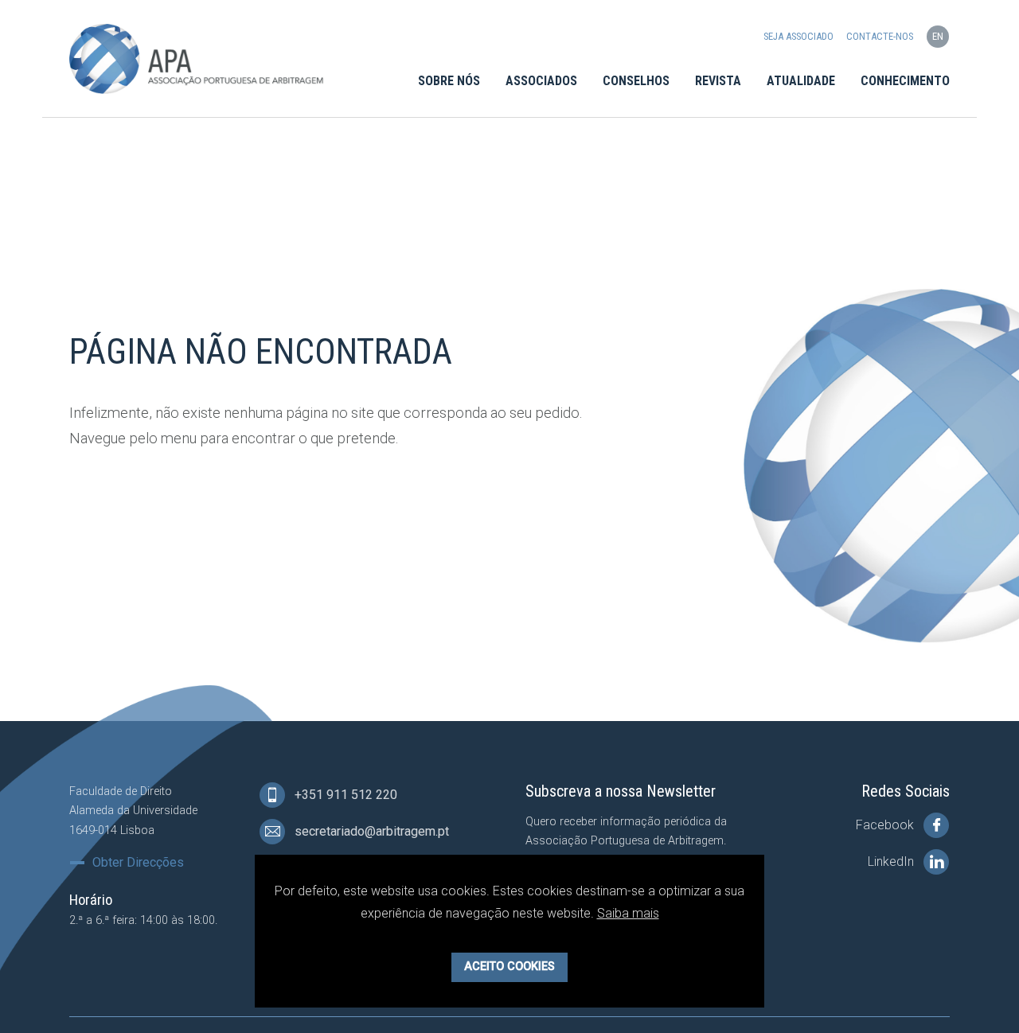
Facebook (886, 824)
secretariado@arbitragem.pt (370, 831)
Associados (541, 80)
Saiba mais (628, 913)
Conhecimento (905, 80)
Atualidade (801, 80)
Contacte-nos (879, 36)
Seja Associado (798, 36)
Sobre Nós (449, 80)
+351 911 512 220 (344, 794)
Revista (718, 80)
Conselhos (636, 80)
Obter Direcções (138, 863)
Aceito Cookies (509, 966)
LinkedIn (892, 861)
